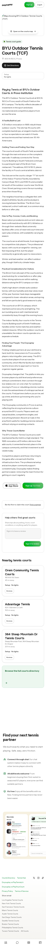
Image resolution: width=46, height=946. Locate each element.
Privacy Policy (7, 891)
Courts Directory (8, 878)
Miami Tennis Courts (10, 910)
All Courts (24, 931)
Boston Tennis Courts (10, 924)
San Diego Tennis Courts (11, 917)
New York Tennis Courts (11, 903)
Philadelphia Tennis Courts (12, 927)
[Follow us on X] (34, 878)
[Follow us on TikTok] (43, 878)
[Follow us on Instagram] (38, 878)
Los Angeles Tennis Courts (12, 900)
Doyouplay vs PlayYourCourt (13, 887)
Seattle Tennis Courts (10, 921)
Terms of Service (21, 891)
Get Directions (13, 65)
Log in (39, 5)
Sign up (29, 5)
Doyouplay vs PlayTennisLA (12, 882)
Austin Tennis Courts (10, 914)
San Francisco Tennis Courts (13, 907)
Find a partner (35, 505)
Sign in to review (32, 544)
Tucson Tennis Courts (10, 931)
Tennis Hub (21, 878)
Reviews (9, 591)
